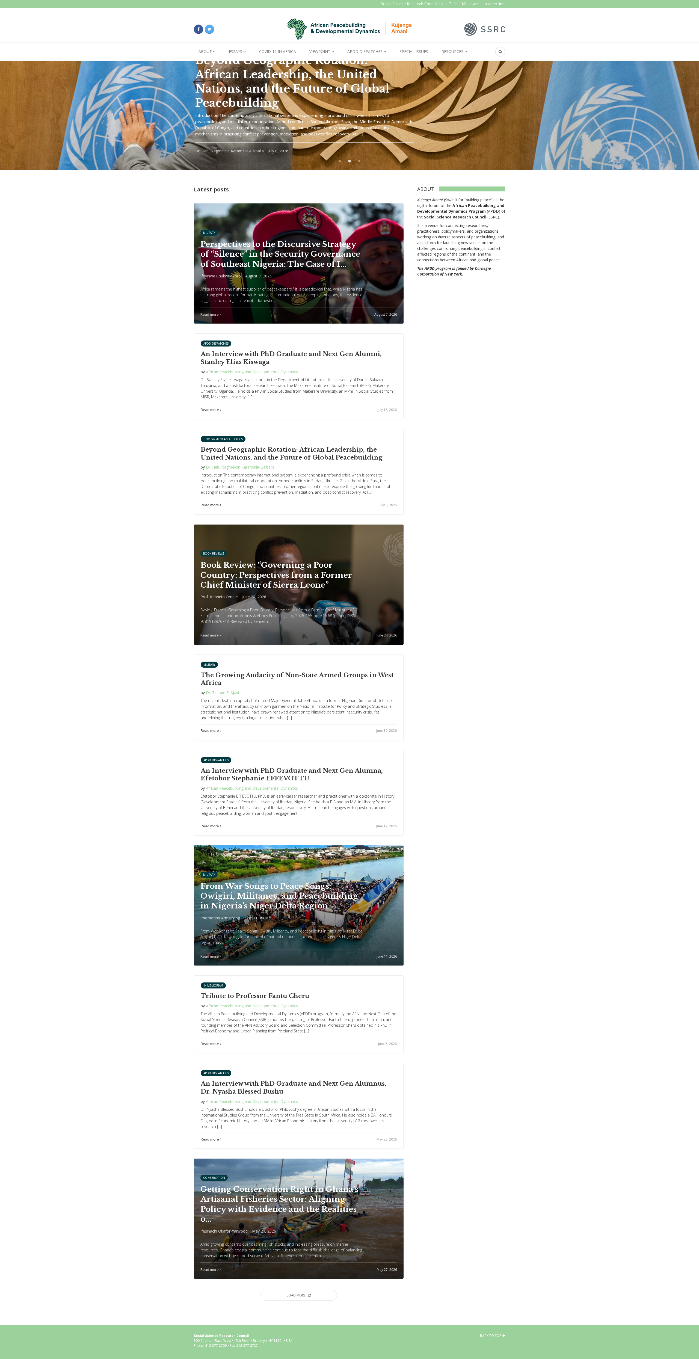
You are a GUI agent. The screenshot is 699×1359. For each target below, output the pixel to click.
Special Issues (413, 51)
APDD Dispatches (365, 51)
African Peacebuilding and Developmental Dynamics (252, 371)
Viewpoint (319, 51)
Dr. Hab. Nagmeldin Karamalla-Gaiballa (240, 467)
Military (209, 665)
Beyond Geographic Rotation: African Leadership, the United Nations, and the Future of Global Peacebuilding (291, 453)
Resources (452, 51)
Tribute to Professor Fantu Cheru (255, 996)
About (205, 51)
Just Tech (449, 3)
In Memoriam (213, 985)
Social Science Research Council (409, 3)
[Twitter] (209, 29)
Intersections (495, 3)
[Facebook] (198, 29)
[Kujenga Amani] (349, 29)
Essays (235, 51)
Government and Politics (223, 439)
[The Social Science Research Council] (484, 28)
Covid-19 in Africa (277, 51)
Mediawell (470, 3)
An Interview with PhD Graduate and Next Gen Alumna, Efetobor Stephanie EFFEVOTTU (292, 774)
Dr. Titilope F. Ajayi (222, 692)
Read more (210, 409)
